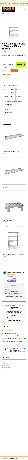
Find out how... (5, 67)
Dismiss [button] (26, 4)
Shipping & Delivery (6, 365)
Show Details (19, 157)
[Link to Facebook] (22, 458)
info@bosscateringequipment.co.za (12, 333)
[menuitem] (25, 9)
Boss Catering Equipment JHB (15, 272)
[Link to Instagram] (24, 458)
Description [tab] (5, 80)
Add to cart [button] (9, 157)
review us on (11, 280)
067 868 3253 (9, 330)
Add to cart (15, 70)
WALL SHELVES (8, 74)
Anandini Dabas (12, 285)
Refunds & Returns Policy (7, 363)
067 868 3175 (9, 332)
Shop (3, 13)
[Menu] (25, 9)
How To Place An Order (6, 367)
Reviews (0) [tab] (12, 80)
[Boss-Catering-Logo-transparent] (11, 9)
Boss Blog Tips (5, 361)
